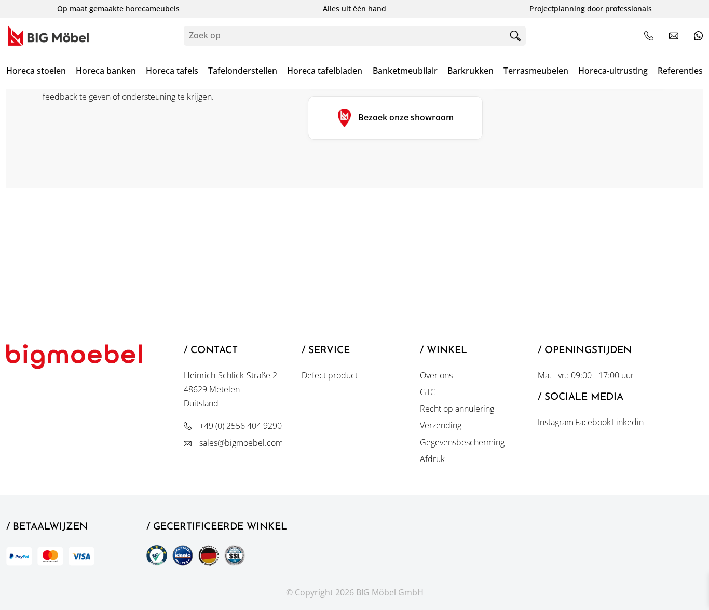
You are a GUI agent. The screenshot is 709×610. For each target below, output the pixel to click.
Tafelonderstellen (242, 70)
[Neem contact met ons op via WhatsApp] (698, 35)
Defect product (330, 375)
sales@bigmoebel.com (241, 443)
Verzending (440, 425)
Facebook (593, 422)
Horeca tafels (172, 70)
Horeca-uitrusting (613, 70)
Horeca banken (106, 70)
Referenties (680, 70)
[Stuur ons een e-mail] (673, 35)
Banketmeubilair (405, 70)
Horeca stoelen (36, 70)
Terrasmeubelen (535, 70)
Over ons (436, 375)
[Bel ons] (648, 35)
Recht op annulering (457, 408)
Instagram (556, 422)
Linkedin (628, 422)
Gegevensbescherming (462, 442)
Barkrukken (470, 70)
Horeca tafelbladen (324, 70)
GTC (427, 392)
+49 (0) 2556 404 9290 (240, 425)
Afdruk (432, 459)
